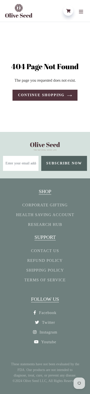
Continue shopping (41, 95)
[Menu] (81, 10)
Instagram (47, 332)
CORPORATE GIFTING (45, 205)
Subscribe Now (64, 163)
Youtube (48, 342)
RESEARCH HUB (45, 224)
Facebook (47, 313)
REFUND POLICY (45, 260)
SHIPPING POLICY (45, 270)
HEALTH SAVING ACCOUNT (45, 215)
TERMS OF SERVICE (45, 280)
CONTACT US (45, 251)
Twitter (48, 322)
